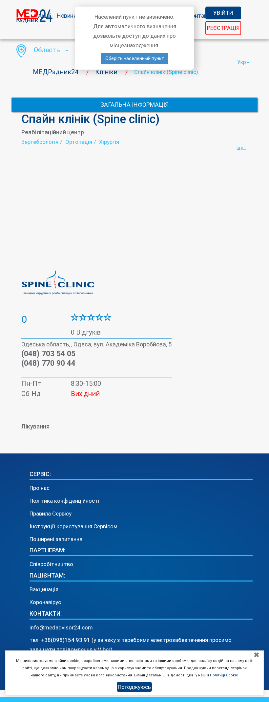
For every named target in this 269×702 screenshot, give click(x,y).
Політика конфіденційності (64, 500)
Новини (66, 15)
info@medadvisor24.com (61, 627)
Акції (44, 15)
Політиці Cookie (224, 675)
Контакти (200, 15)
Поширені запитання (56, 539)
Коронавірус (45, 602)
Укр (241, 62)
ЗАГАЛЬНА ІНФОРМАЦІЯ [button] (134, 104)
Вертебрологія (39, 142)
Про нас (40, 488)
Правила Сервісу (51, 513)
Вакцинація (44, 589)
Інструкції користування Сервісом (73, 526)
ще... (241, 148)
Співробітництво (51, 564)
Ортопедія (78, 142)
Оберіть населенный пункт (134, 58)
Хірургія (109, 142)
